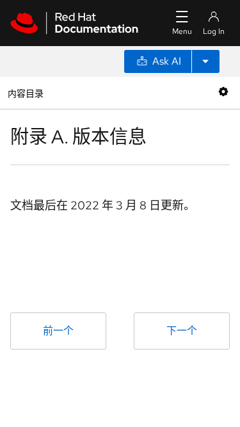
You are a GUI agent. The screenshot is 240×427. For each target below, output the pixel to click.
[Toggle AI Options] (205, 61)
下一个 (181, 330)
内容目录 (25, 92)
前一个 (58, 330)
